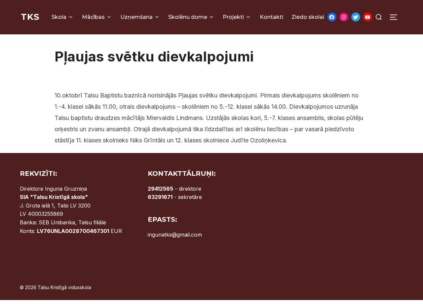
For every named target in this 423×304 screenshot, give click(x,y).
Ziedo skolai (307, 17)
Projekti (233, 17)
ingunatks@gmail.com (175, 234)
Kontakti (271, 17)
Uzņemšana (136, 17)
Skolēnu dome (187, 17)
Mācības (93, 17)
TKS (30, 17)
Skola (59, 17)
